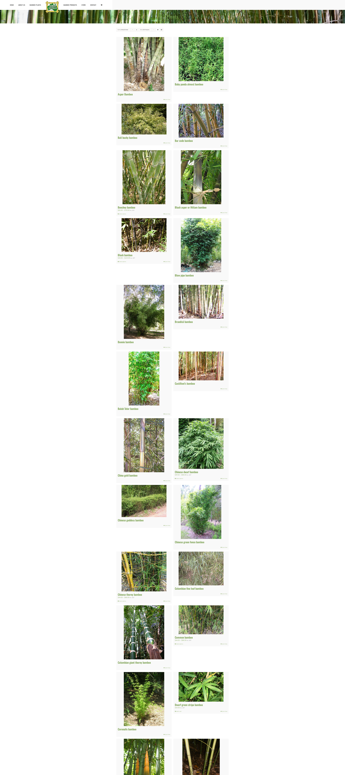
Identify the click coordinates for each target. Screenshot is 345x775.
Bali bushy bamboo (127, 138)
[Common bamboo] (201, 619)
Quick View (167, 99)
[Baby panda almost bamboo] (201, 59)
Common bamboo (184, 637)
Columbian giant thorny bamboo (134, 662)
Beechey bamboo (126, 207)
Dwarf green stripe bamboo (189, 705)
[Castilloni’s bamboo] (201, 366)
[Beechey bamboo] (144, 177)
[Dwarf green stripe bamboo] (201, 687)
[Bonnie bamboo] (144, 312)
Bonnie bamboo (126, 342)
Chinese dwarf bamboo (186, 472)
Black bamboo (125, 255)
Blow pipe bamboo (184, 275)
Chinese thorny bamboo (130, 594)
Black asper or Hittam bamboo (190, 207)
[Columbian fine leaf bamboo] (201, 568)
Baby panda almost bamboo (189, 84)
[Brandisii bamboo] (201, 302)
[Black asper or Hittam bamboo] (201, 177)
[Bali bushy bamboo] (144, 119)
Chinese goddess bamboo (131, 520)
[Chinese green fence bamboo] (201, 512)
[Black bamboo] (144, 235)
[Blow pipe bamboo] (201, 245)
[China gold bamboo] (144, 445)
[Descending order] (136, 30)
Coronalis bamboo (127, 729)
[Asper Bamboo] (144, 64)
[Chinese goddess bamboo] (144, 501)
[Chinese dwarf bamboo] (201, 443)
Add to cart (178, 711)
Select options (122, 214)
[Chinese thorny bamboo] (144, 571)
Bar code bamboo (184, 141)
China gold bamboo (127, 475)
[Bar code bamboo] (201, 121)
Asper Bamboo (125, 94)
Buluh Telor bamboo (128, 409)
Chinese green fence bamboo (189, 542)
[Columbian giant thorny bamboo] (144, 632)
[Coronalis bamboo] (144, 699)
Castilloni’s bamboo (185, 383)
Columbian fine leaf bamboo (189, 588)
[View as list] (161, 30)
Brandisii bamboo (184, 322)
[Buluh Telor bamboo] (144, 379)
